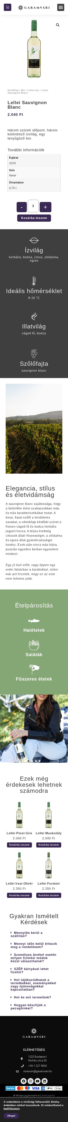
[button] (60, 7)
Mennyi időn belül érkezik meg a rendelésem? (34, 945)
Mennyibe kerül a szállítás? (26, 934)
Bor (23, 90)
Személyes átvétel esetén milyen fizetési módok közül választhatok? (33, 958)
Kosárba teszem (34, 218)
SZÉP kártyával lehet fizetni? (30, 970)
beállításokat (11, 1108)
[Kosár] (7, 7)
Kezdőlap (13, 90)
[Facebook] (24, 1081)
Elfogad (11, 1115)
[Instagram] (31, 1081)
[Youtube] (38, 1081)
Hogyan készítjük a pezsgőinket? (28, 1006)
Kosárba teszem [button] (19, 845)
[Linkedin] (45, 1081)
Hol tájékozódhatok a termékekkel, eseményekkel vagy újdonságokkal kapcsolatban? (33, 984)
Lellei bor (33, 90)
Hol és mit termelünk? (32, 997)
